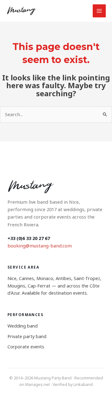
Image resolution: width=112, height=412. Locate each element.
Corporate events (25, 347)
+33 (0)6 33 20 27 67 (28, 238)
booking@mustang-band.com (39, 245)
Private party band (26, 336)
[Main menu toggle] (99, 11)
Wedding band (22, 326)
